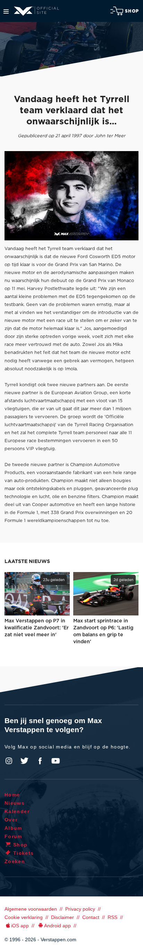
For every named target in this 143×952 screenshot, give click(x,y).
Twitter (24, 760)
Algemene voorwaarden (31, 909)
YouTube (55, 760)
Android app (57, 925)
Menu (6, 11)
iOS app (20, 925)
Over (11, 819)
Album (13, 828)
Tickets (23, 853)
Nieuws (15, 803)
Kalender (17, 811)
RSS (112, 917)
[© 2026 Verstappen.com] (71, 195)
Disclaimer (62, 917)
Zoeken (15, 861)
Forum (13, 836)
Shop (132, 11)
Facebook (39, 760)
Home (12, 794)
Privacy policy (80, 909)
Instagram (9, 760)
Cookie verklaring (24, 917)
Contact (90, 917)
